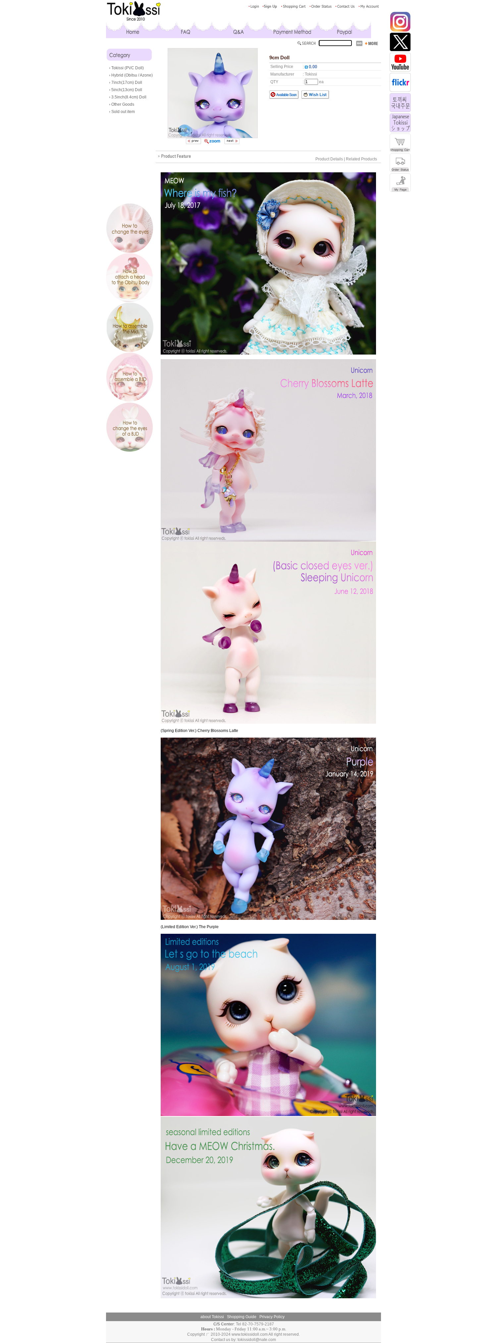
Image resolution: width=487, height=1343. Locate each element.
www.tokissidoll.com (250, 1334)
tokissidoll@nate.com (257, 1339)
